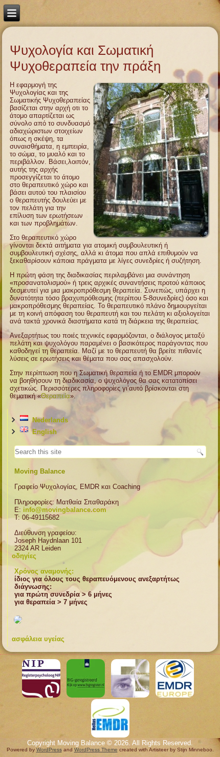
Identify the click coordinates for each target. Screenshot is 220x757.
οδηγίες (24, 556)
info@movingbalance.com (64, 510)
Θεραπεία (55, 396)
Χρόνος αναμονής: (44, 571)
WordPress (49, 749)
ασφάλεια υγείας (38, 639)
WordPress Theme (96, 749)
